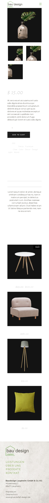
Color (21, 149)
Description (24, 172)
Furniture (29, 146)
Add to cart (18, 135)
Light (10, 152)
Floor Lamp (24, 377)
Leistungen (15, 462)
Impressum (11, 492)
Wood (16, 152)
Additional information (24, 178)
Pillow (24, 424)
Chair (15, 149)
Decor (21, 146)
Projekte (13, 469)
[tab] (24, 172)
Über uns (13, 465)
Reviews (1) (24, 184)
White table (24, 283)
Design (35, 149)
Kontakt (12, 473)
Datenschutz (12, 494)
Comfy (24, 330)
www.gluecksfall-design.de (18, 497)
